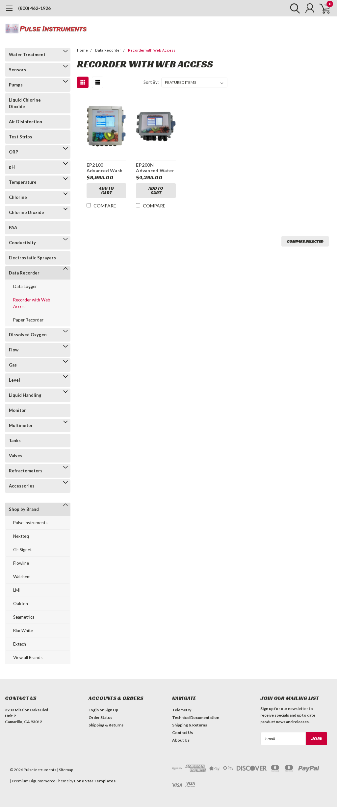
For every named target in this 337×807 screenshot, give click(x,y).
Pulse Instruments (30, 522)
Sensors (17, 69)
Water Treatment (27, 54)
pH (12, 167)
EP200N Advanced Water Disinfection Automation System (155, 168)
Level (14, 380)
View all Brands (27, 657)
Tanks (15, 440)
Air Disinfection (25, 121)
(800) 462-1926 (34, 8)
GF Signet (22, 549)
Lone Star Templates (95, 780)
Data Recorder (24, 272)
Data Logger (25, 286)
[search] (293, 8)
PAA (13, 227)
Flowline (21, 563)
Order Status (100, 717)
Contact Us (182, 732)
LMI (16, 590)
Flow (13, 349)
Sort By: (151, 82)
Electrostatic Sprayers (32, 257)
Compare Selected (305, 241)
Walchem (22, 576)
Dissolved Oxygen (28, 334)
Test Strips (20, 136)
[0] (322, 8)
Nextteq (21, 536)
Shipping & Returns (106, 725)
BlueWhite (23, 630)
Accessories (22, 485)
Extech (19, 644)
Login (94, 709)
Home (82, 50)
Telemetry (181, 709)
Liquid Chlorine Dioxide (25, 103)
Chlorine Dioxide (26, 212)
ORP (13, 151)
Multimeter (21, 425)
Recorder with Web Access (31, 303)
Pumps (16, 84)
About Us (181, 740)
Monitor (17, 410)
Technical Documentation (195, 717)
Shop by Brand (24, 509)
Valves (15, 455)
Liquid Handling (25, 395)
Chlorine (18, 197)
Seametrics (23, 617)
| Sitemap (65, 769)
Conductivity (22, 242)
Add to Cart (106, 190)
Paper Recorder (28, 319)
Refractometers (25, 470)
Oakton (20, 603)
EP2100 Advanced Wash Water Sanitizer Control (105, 168)
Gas (13, 365)
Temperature (23, 182)
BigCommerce (42, 780)
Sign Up (111, 709)
